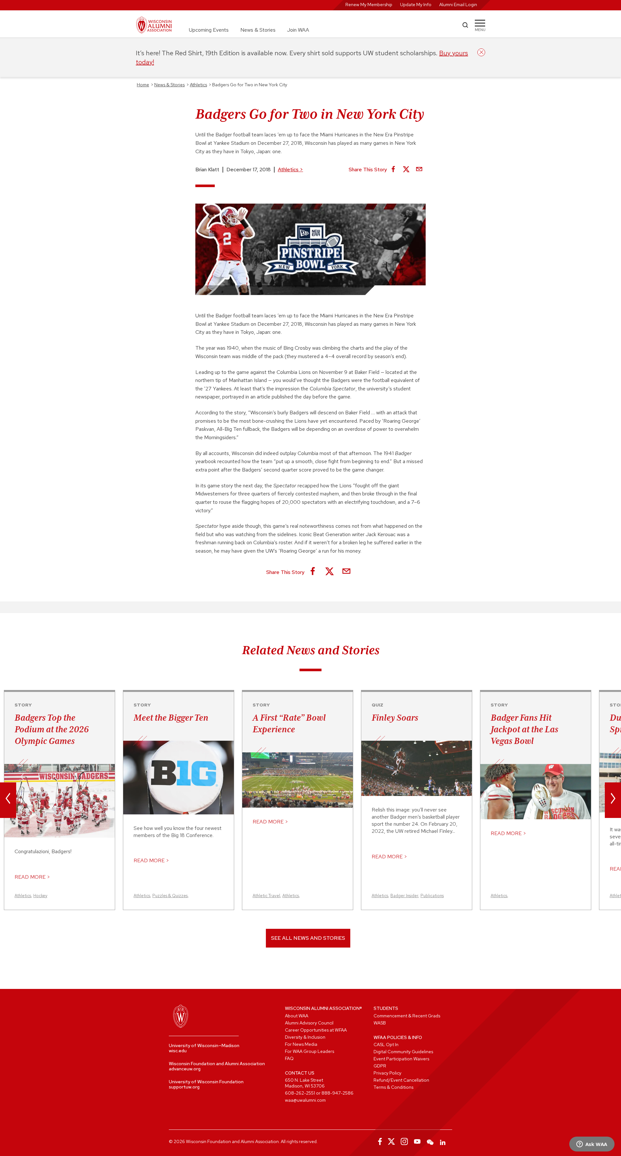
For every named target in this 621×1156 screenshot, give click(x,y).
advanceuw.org (185, 1069)
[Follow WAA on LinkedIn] (443, 1141)
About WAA (296, 1016)
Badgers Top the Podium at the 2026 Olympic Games (52, 729)
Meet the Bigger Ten (171, 717)
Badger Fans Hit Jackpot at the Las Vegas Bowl (524, 729)
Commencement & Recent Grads (407, 1016)
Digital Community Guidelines (403, 1052)
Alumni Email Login (458, 4)
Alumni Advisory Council (309, 1023)
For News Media (301, 1044)
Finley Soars (395, 717)
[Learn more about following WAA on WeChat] (430, 1141)
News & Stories (258, 30)
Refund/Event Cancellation (401, 1080)
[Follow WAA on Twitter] (391, 1141)
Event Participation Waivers (401, 1059)
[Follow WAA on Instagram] (404, 1141)
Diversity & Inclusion (305, 1037)
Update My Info (415, 4)
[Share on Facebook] (393, 170)
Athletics (290, 169)
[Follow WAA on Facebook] (378, 1141)
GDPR (380, 1066)
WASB (380, 1023)
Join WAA (298, 30)
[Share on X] (406, 170)
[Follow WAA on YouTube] (417, 1141)
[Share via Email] (419, 170)
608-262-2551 (300, 1093)
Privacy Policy (387, 1073)
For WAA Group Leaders (309, 1051)
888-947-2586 (337, 1093)
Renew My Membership (368, 4)
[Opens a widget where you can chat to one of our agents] (592, 1145)
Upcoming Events (209, 30)
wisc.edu (178, 1051)
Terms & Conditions (393, 1087)
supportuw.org (184, 1087)
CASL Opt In (386, 1044)
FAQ (289, 1058)
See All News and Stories (308, 938)
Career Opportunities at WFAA (316, 1030)
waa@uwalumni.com (305, 1100)
